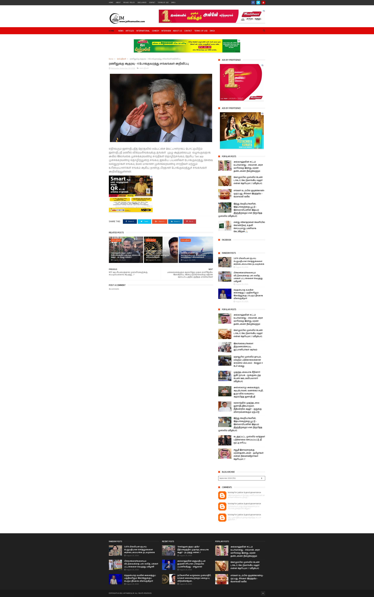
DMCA (173, 2)
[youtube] (263, 2)
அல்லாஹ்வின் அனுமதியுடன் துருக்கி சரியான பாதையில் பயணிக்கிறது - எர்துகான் (191, 564)
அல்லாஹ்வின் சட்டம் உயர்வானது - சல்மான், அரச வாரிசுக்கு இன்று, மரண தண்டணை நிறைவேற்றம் (248, 166)
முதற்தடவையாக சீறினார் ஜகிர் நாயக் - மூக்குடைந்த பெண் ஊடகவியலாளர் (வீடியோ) (247, 377)
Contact (188, 31)
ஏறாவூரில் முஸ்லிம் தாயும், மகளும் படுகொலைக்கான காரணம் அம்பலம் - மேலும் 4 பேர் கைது (248, 361)
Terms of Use (163, 2)
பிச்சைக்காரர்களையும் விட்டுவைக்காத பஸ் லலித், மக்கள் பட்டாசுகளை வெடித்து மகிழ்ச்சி (248, 277)
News (120, 31)
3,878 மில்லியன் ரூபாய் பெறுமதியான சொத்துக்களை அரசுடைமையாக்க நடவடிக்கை (249, 261)
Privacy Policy (129, 2)
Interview (166, 31)
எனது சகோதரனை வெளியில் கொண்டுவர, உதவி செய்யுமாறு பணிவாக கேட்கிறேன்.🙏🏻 (249, 227)
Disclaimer (142, 2)
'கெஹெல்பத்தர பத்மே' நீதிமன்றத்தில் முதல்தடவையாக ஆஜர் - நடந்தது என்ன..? (125, 255)
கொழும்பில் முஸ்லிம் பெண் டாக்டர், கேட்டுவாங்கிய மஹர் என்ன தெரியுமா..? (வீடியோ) (248, 180)
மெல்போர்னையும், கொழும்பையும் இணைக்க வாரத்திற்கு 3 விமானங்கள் (193, 255)
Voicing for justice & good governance (244, 492)
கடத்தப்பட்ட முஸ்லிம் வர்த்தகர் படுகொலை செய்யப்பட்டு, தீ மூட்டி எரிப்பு (249, 439)
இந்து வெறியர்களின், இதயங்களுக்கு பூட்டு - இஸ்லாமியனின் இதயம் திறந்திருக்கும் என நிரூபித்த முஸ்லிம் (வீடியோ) (240, 210)
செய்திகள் (121, 59)
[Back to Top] (263, 593)
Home (111, 31)
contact (152, 2)
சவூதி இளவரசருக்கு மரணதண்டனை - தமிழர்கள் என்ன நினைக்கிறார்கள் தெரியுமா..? (249, 455)
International (143, 31)
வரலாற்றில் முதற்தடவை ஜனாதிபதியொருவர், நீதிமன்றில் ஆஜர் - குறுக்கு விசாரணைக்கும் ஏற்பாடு (248, 407)
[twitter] (258, 2)
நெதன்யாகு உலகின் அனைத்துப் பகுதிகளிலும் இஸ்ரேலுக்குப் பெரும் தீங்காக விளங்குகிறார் (248, 294)
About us (177, 31)
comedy (155, 31)
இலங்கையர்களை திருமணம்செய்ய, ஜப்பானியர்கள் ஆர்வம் (245, 346)
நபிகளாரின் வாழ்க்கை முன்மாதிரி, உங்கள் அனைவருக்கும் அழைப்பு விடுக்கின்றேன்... (157, 254)
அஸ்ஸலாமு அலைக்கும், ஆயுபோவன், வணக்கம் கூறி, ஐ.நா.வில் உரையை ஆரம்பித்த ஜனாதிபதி (248, 392)
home (111, 2)
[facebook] (253, 2)
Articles (130, 31)
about (118, 2)
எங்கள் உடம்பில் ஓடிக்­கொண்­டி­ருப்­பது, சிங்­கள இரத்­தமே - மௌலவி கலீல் (249, 193)
